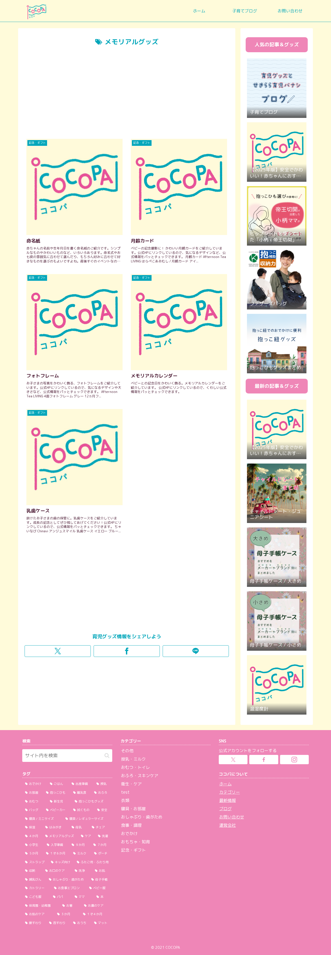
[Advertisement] (126, 95)
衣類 (125, 800)
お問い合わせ (231, 817)
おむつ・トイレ (135, 767)
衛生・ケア (131, 784)
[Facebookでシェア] (127, 651)
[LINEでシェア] (196, 651)
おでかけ (129, 833)
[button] (106, 756)
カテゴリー (229, 792)
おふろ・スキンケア (139, 775)
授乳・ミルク (133, 759)
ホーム (225, 784)
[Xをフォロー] (233, 759)
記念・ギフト (133, 850)
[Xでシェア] (58, 651)
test (125, 792)
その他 (127, 751)
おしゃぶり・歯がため (141, 817)
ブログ (225, 809)
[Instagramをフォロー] (294, 759)
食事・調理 (131, 825)
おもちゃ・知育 (135, 842)
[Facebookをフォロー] (263, 759)
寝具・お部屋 (133, 809)
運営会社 (227, 825)
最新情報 (227, 800)
